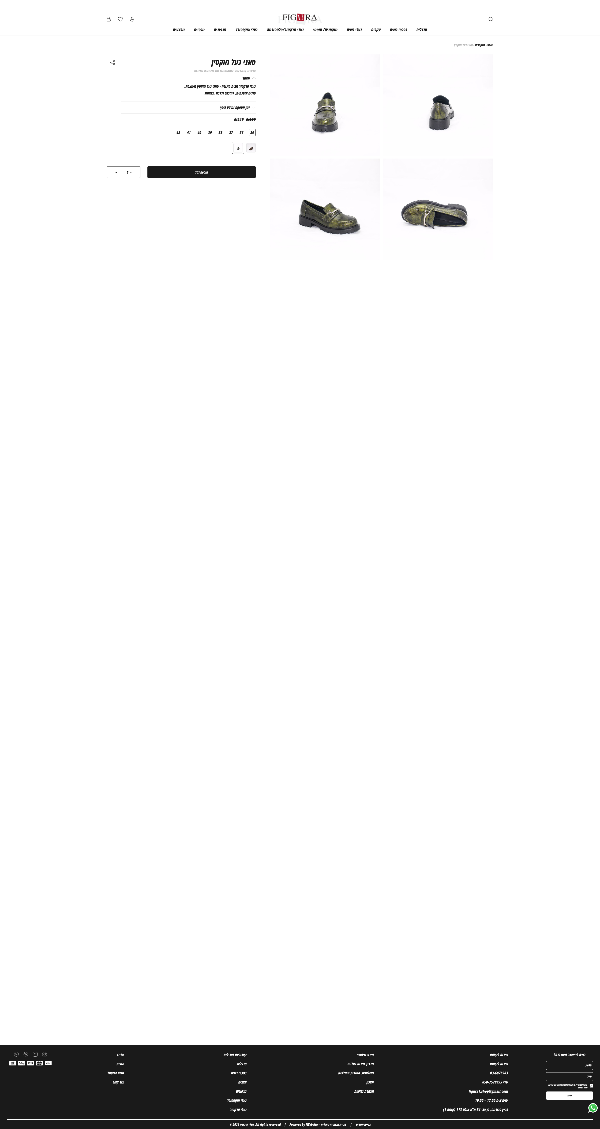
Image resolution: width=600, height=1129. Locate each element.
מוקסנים (480, 45)
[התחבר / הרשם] (132, 19)
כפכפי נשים (239, 1073)
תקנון (370, 1082)
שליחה (569, 1095)
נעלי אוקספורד (237, 1100)
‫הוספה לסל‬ (201, 172)
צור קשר (118, 1082)
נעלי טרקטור (238, 1109)
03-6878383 (499, 1073)
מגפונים (241, 1091)
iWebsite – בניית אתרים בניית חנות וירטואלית (338, 1124)
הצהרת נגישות (364, 1091)
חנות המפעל (115, 1073)
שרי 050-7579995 (495, 1082)
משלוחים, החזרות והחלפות (356, 1073)
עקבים (242, 1082)
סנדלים (242, 1063)
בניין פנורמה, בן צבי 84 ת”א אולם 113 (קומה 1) (475, 1109)
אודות (120, 1063)
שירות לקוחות (499, 1063)
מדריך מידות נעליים (361, 1063)
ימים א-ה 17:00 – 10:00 (491, 1100)
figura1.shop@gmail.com (488, 1091)
